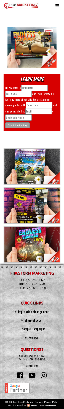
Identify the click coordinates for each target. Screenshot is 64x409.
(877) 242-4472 (35, 280)
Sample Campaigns (33, 328)
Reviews (34, 337)
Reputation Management (33, 311)
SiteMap (39, 402)
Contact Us (32, 365)
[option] (32, 166)
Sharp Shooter (33, 320)
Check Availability (17, 125)
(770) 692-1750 (35, 284)
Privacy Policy (51, 402)
